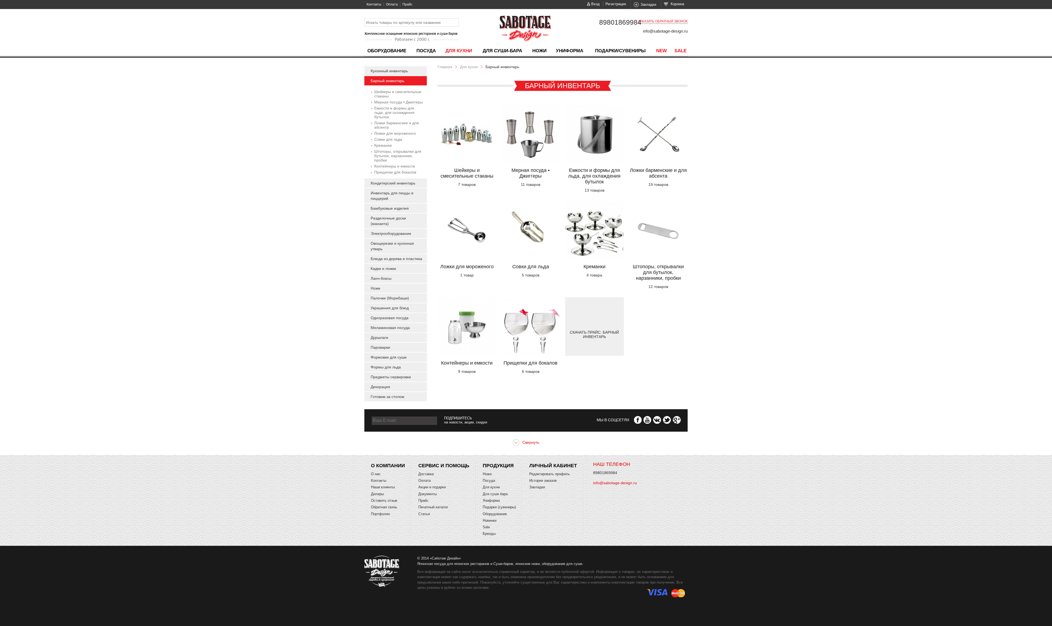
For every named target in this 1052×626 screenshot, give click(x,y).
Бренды (489, 534)
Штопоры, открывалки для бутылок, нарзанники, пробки (397, 155)
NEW (661, 50)
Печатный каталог (433, 507)
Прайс (407, 4)
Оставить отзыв (384, 500)
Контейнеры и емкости (394, 166)
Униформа (569, 50)
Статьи (424, 514)
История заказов (543, 480)
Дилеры (377, 494)
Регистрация (615, 4)
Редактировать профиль (549, 474)
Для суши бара (495, 494)
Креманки (383, 145)
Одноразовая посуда (389, 318)
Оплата (392, 4)
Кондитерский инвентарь (393, 183)
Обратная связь (384, 507)
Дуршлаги (379, 337)
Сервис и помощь (443, 465)
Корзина (677, 4)
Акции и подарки (432, 487)
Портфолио (380, 514)
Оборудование (386, 50)
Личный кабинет (553, 465)
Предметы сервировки (391, 377)
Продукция (498, 465)
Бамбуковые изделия (390, 208)
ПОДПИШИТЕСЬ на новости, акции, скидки (465, 420)
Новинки (489, 520)
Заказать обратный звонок (663, 21)
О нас (376, 474)
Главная (445, 67)
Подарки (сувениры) (499, 507)
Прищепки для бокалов (395, 172)
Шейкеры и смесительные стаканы (467, 173)
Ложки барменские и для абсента (658, 173)
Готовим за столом (387, 396)
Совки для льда (388, 139)
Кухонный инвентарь (389, 71)
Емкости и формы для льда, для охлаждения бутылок (394, 112)
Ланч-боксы (381, 278)
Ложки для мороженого (395, 133)
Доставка (426, 474)
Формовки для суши (389, 357)
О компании (388, 465)
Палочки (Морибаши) (390, 298)
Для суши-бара (502, 50)
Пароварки (380, 347)
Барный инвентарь (387, 81)
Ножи (539, 50)
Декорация (380, 387)
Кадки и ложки (383, 268)
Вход (595, 4)
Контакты (374, 4)
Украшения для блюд (390, 308)
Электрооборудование (391, 233)
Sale (680, 50)
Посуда (426, 50)
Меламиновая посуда (390, 327)
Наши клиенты (383, 487)
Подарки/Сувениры (620, 50)
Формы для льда (386, 367)
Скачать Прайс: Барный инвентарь (594, 334)
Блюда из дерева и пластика (396, 258)
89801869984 (620, 22)
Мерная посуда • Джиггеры (398, 102)
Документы (427, 494)
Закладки (648, 4)
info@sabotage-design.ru (665, 31)
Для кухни (458, 50)
